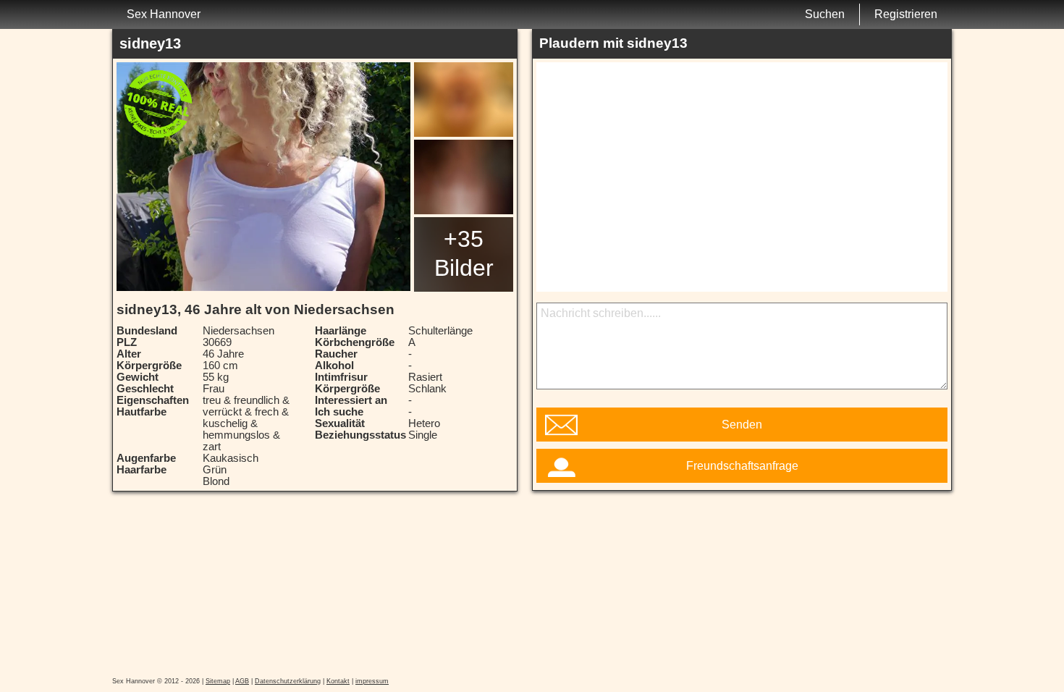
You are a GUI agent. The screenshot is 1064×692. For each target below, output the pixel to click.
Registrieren (905, 14)
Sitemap (218, 681)
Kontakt (338, 681)
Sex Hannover (163, 14)
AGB (242, 681)
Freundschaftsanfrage (742, 466)
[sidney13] (263, 176)
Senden (742, 424)
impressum (372, 681)
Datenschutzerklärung (288, 681)
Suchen (825, 14)
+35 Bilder (464, 253)
